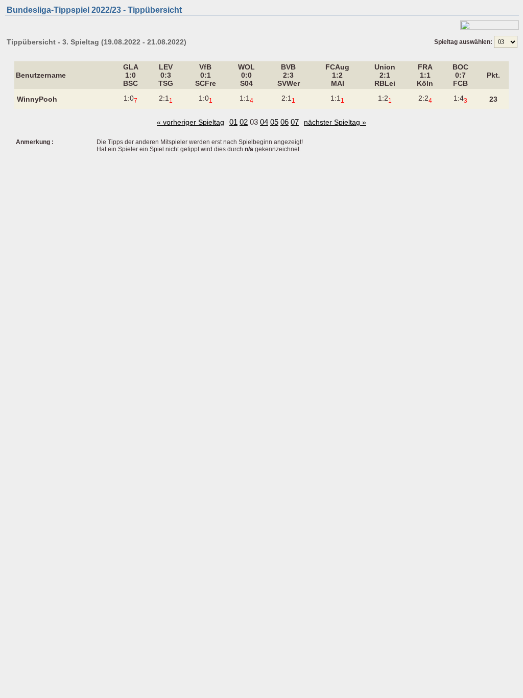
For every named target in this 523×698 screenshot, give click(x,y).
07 (295, 122)
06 (284, 122)
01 (233, 122)
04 (264, 122)
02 (244, 122)
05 (274, 122)
